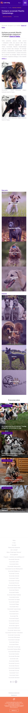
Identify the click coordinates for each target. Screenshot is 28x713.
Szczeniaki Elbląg (14, 604)
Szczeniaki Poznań (14, 670)
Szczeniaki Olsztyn (14, 665)
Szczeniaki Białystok (14, 668)
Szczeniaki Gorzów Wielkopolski (14, 568)
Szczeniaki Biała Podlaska (14, 594)
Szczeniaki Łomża (14, 597)
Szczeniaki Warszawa (14, 651)
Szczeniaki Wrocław (14, 656)
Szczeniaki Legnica (14, 625)
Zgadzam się (14, 710)
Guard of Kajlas (14, 36)
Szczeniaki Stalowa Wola (14, 649)
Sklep (14, 540)
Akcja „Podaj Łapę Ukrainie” (14, 552)
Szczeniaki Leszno (14, 623)
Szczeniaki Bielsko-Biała (14, 587)
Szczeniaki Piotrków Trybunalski (14, 632)
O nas (14, 542)
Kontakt (14, 545)
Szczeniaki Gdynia (14, 642)
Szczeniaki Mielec (14, 644)
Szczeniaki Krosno (14, 583)
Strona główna (14, 554)
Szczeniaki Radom (14, 590)
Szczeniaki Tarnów (14, 573)
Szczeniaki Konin (14, 613)
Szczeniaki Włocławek (14, 637)
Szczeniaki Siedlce (14, 592)
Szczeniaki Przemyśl (14, 580)
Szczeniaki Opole (14, 675)
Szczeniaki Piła (14, 616)
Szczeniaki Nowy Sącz (14, 585)
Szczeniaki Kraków (14, 654)
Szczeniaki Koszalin (14, 620)
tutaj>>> (4, 58)
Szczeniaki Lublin (14, 561)
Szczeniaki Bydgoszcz (14, 571)
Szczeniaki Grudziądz (14, 639)
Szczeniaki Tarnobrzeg (14, 646)
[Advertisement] (14, 140)
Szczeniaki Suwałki (14, 602)
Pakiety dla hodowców (14, 547)
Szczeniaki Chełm (14, 578)
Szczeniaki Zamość (14, 576)
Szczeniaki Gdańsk (14, 661)
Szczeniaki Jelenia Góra (14, 630)
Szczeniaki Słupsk (14, 618)
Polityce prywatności (14, 707)
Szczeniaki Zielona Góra (14, 566)
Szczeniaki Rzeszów (14, 559)
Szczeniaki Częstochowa (14, 609)
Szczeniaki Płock (14, 606)
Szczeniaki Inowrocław (14, 635)
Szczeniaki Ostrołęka (14, 599)
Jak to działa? (14, 550)
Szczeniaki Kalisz (14, 611)
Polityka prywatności (14, 692)
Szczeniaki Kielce (14, 564)
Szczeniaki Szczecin (14, 663)
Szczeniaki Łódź (14, 658)
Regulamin (14, 695)
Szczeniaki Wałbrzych (14, 628)
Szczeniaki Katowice (14, 677)
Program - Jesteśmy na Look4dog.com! (14, 557)
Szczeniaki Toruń (14, 673)
